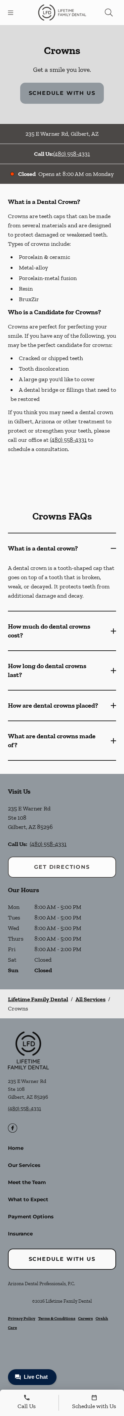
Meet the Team (27, 1182)
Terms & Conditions (56, 1318)
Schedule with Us (62, 93)
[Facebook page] (12, 1128)
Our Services (24, 1165)
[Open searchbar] (109, 12)
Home (15, 1148)
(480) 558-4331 (71, 153)
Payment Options (31, 1216)
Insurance (20, 1234)
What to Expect (28, 1199)
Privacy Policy (21, 1318)
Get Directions (62, 867)
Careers (85, 1318)
